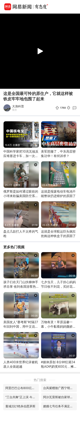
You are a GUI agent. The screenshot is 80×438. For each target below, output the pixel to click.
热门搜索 (40, 380)
